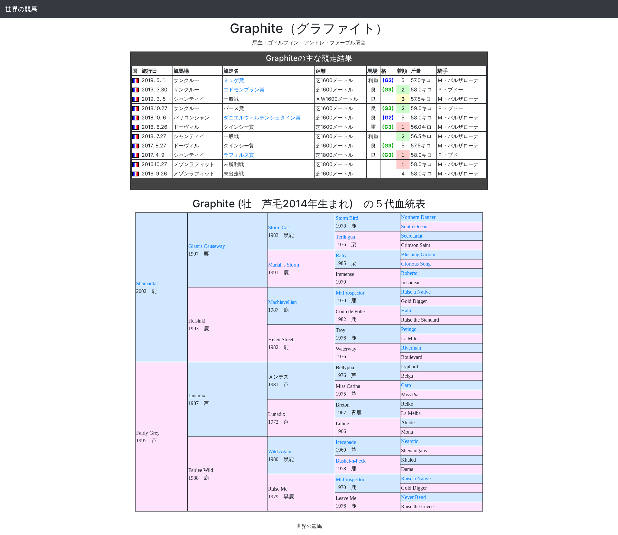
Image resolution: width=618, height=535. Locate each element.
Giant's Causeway (206, 246)
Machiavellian (282, 302)
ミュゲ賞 (233, 80)
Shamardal (147, 283)
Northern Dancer (418, 217)
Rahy (341, 255)
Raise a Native (416, 292)
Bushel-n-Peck (351, 461)
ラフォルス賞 (238, 155)
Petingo (409, 329)
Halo (406, 310)
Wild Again (279, 451)
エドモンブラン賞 (244, 89)
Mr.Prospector (350, 293)
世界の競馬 (21, 9)
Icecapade (346, 442)
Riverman (411, 348)
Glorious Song (416, 264)
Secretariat (411, 236)
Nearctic (409, 441)
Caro (406, 385)
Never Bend (413, 497)
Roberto (409, 273)
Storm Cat (278, 227)
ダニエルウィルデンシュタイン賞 (262, 117)
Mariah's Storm (283, 265)
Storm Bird (347, 218)
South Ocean (414, 226)
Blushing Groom (418, 254)
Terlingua (345, 236)
